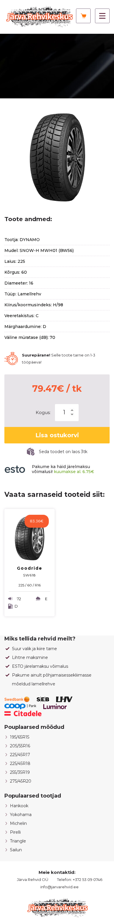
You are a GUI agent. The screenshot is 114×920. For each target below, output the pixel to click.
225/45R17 (20, 754)
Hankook (19, 805)
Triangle (18, 841)
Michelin (18, 823)
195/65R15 (19, 737)
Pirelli (15, 832)
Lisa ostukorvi (57, 435)
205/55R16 (20, 746)
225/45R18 (20, 763)
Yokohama (21, 814)
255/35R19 (20, 772)
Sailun (16, 849)
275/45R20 (20, 781)
